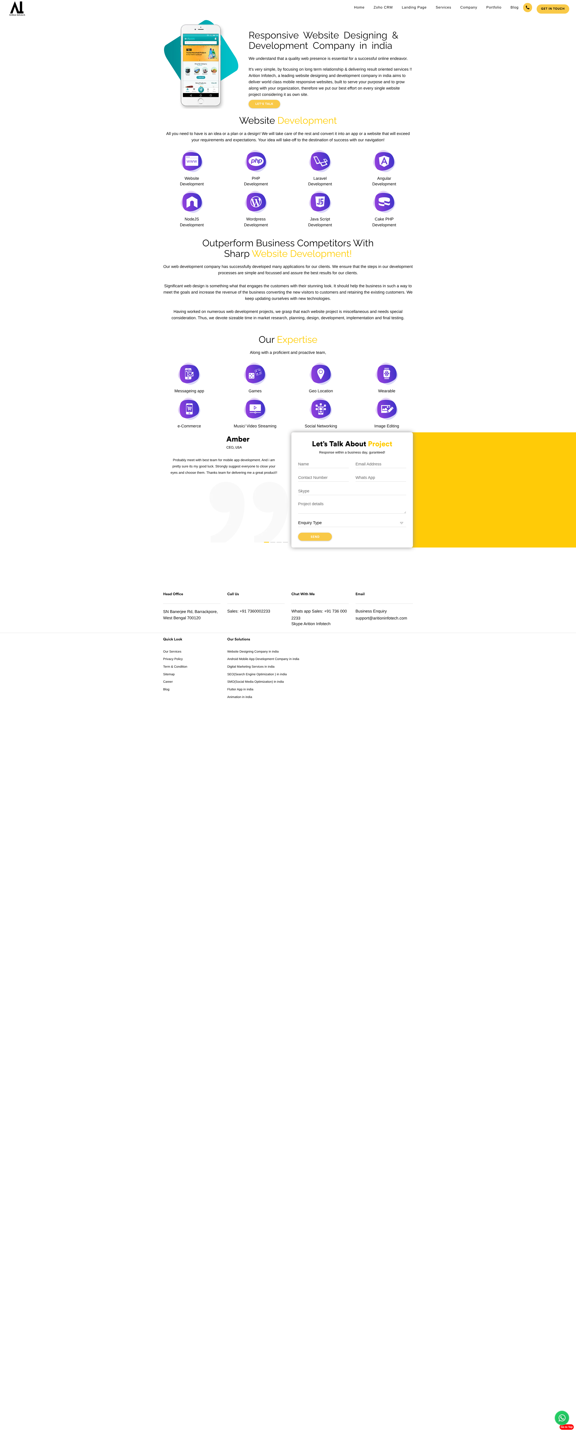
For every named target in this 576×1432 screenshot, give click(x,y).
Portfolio (494, 7)
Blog (515, 7)
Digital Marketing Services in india (250, 666)
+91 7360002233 (255, 611)
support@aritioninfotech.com (381, 618)
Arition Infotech (317, 624)
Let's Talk (264, 104)
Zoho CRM (383, 7)
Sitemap (169, 674)
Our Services (172, 651)
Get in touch (553, 8)
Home (359, 7)
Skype (297, 624)
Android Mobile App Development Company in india (263, 659)
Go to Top (567, 1427)
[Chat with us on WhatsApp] (562, 1418)
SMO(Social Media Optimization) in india (255, 681)
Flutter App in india (240, 689)
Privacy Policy (173, 659)
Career (168, 681)
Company (468, 7)
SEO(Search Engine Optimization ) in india (257, 674)
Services (443, 7)
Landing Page (414, 7)
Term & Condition (175, 666)
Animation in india (239, 697)
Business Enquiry (371, 611)
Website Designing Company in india (253, 651)
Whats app (301, 611)
